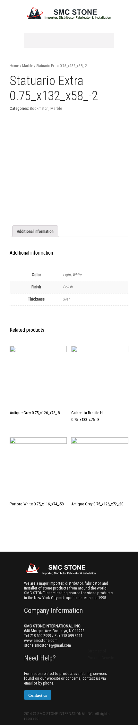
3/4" (66, 299)
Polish (68, 287)
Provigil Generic (101, 657)
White (77, 275)
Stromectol (97, 651)
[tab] (35, 231)
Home (14, 66)
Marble (27, 66)
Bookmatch (39, 108)
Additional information (35, 231)
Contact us (37, 695)
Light (67, 275)
